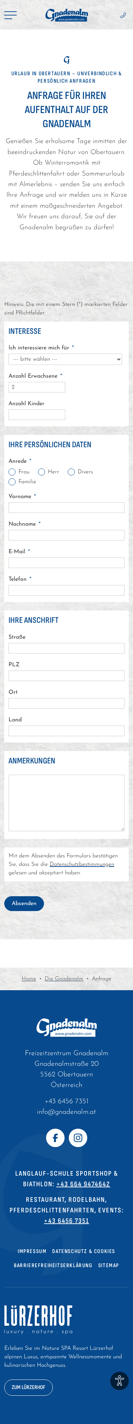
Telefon (20, 579)
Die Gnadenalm (64, 979)
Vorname (22, 497)
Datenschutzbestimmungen (82, 864)
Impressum (32, 1251)
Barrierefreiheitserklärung (53, 1265)
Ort (13, 692)
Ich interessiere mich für (41, 348)
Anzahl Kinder (26, 404)
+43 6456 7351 (66, 1101)
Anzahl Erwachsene (35, 376)
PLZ (14, 665)
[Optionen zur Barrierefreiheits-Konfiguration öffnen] (119, 1381)
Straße (17, 637)
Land (15, 720)
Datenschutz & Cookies (83, 1251)
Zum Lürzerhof (28, 1387)
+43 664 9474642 (83, 1184)
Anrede (20, 461)
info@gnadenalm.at (66, 1112)
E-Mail (19, 552)
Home (29, 979)
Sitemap (108, 1265)
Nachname (24, 524)
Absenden (24, 903)
